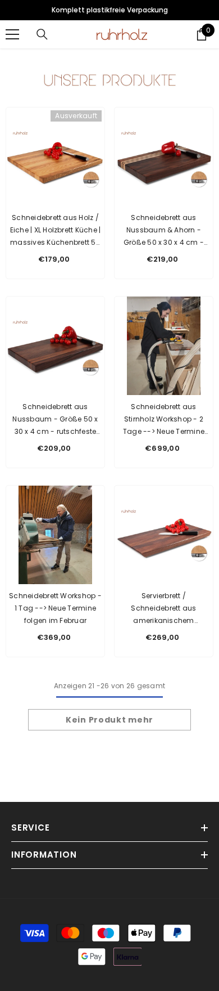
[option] (109, 10)
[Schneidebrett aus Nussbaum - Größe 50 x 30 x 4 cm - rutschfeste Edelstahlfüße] (55, 346)
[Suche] (42, 34)
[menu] (12, 34)
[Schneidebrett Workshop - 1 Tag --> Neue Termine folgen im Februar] (55, 535)
